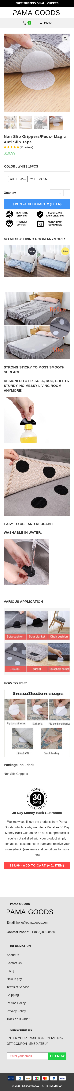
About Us (13, 955)
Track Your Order (18, 1019)
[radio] (18, 179)
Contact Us (14, 963)
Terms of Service (18, 987)
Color (9, 166)
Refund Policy (16, 1003)
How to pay (14, 979)
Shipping (13, 995)
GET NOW (57, 1056)
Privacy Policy (16, 1011)
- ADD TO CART (37, 204)
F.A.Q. (11, 971)
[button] (65, 38)
